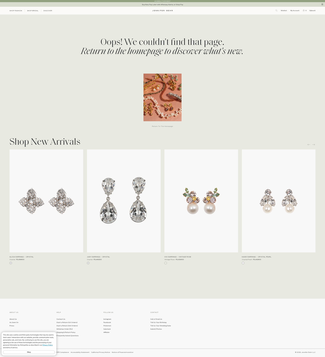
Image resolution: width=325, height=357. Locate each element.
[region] (162, 4)
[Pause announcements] (322, 4)
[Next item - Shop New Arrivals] (313, 144)
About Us (13, 319)
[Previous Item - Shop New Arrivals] (309, 144)
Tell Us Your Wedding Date (160, 326)
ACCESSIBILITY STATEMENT (162, 1)
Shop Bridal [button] (33, 11)
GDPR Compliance (62, 352)
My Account (295, 10)
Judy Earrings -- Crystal (98, 257)
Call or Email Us (156, 319)
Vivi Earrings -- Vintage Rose (177, 257)
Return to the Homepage (162, 126)
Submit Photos (156, 329)
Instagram (107, 319)
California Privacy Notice (100, 352)
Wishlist (284, 10)
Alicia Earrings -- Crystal (22, 257)
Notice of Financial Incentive (122, 352)
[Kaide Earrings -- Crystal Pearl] (278, 201)
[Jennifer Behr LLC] (162, 10)
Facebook (107, 322)
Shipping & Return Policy (65, 332)
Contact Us (60, 319)
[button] (304, 10)
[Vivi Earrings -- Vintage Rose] (201, 201)
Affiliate (106, 332)
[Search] (276, 10)
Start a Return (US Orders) (66, 322)
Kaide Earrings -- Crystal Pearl (256, 257)
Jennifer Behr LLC (308, 352)
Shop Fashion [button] (16, 11)
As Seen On (14, 322)
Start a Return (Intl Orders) (67, 326)
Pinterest (107, 326)
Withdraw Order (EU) (64, 329)
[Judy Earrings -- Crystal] (124, 201)
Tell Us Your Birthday (158, 322)
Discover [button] (48, 11)
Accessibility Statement (80, 352)
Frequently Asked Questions (67, 336)
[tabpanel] (162, 101)
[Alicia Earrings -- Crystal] (46, 201)
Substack (107, 329)
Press (12, 326)
